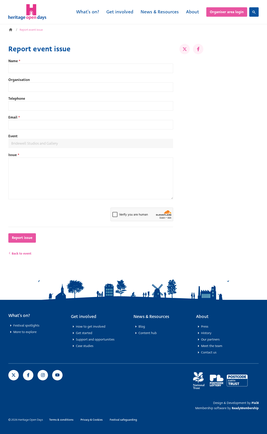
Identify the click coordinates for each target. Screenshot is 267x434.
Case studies (84, 346)
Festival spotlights (26, 325)
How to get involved (90, 326)
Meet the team (211, 346)
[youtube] (57, 375)
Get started (84, 333)
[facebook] (198, 49)
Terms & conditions (61, 420)
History (206, 333)
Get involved (119, 12)
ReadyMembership (245, 408)
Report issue (22, 237)
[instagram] (43, 375)
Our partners (210, 339)
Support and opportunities (95, 339)
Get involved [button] (83, 316)
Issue (13, 155)
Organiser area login (227, 12)
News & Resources (160, 12)
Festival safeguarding (123, 420)
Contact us (208, 352)
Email (14, 117)
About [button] (202, 316)
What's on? (87, 12)
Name (14, 61)
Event (13, 136)
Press (204, 326)
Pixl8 (255, 403)
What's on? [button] (19, 315)
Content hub (148, 333)
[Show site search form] (254, 12)
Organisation (19, 79)
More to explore (25, 332)
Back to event (21, 253)
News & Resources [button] (151, 316)
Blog (142, 326)
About (192, 12)
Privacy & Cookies (92, 420)
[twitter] (184, 49)
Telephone (16, 98)
